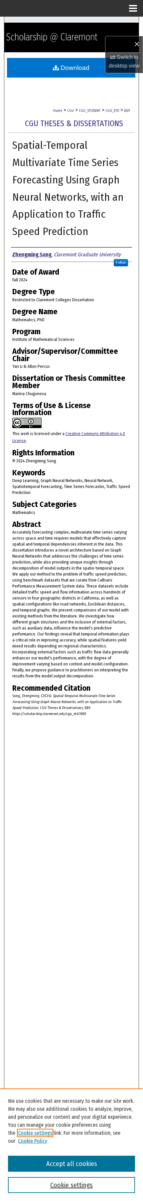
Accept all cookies (71, 1164)
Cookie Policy (32, 1141)
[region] (71, 1144)
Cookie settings (35, 1133)
